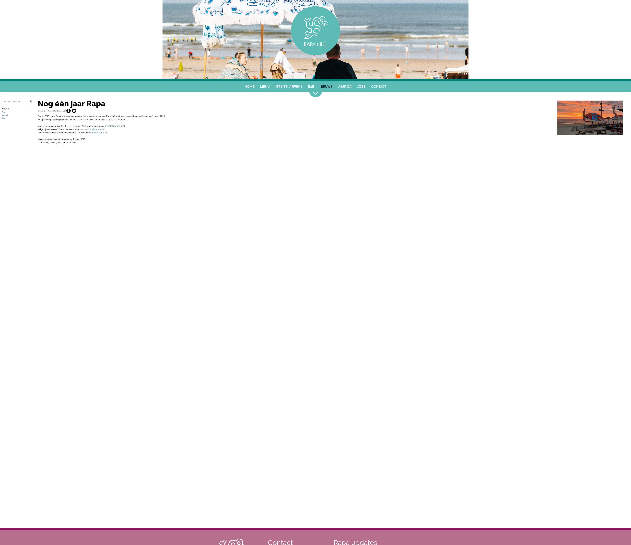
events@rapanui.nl (115, 174)
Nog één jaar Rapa (71, 152)
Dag (3, 161)
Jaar (4, 166)
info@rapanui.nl (98, 181)
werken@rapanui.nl (95, 177)
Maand (5, 163)
